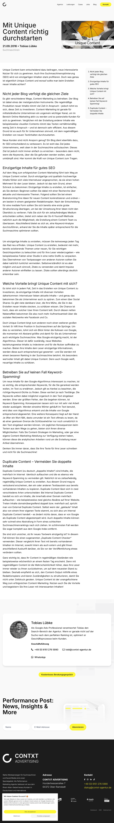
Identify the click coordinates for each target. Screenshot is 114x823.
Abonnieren (78, 727)
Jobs (88, 4)
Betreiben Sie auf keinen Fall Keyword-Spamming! (99, 101)
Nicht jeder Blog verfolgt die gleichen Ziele (98, 74)
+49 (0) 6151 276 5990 (46, 649)
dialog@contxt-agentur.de (97, 787)
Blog (95, 4)
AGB (100, 810)
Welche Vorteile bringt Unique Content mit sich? (99, 91)
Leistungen (71, 4)
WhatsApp (40, 657)
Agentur (60, 4)
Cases (80, 4)
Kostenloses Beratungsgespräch (57, 674)
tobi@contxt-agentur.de (78, 649)
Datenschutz (107, 810)
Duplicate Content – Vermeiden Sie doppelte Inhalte (98, 111)
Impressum (93, 810)
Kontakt (106, 4)
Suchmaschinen (11, 50)
